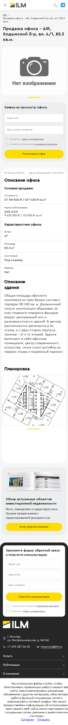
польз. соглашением (33, 139)
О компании (11, 673)
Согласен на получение (33, 144)
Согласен (27, 719)
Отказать (43, 719)
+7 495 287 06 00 (18, 646)
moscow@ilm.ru (51, 646)
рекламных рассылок (46, 144)
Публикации (11, 664)
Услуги (7, 656)
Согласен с (26, 139)
